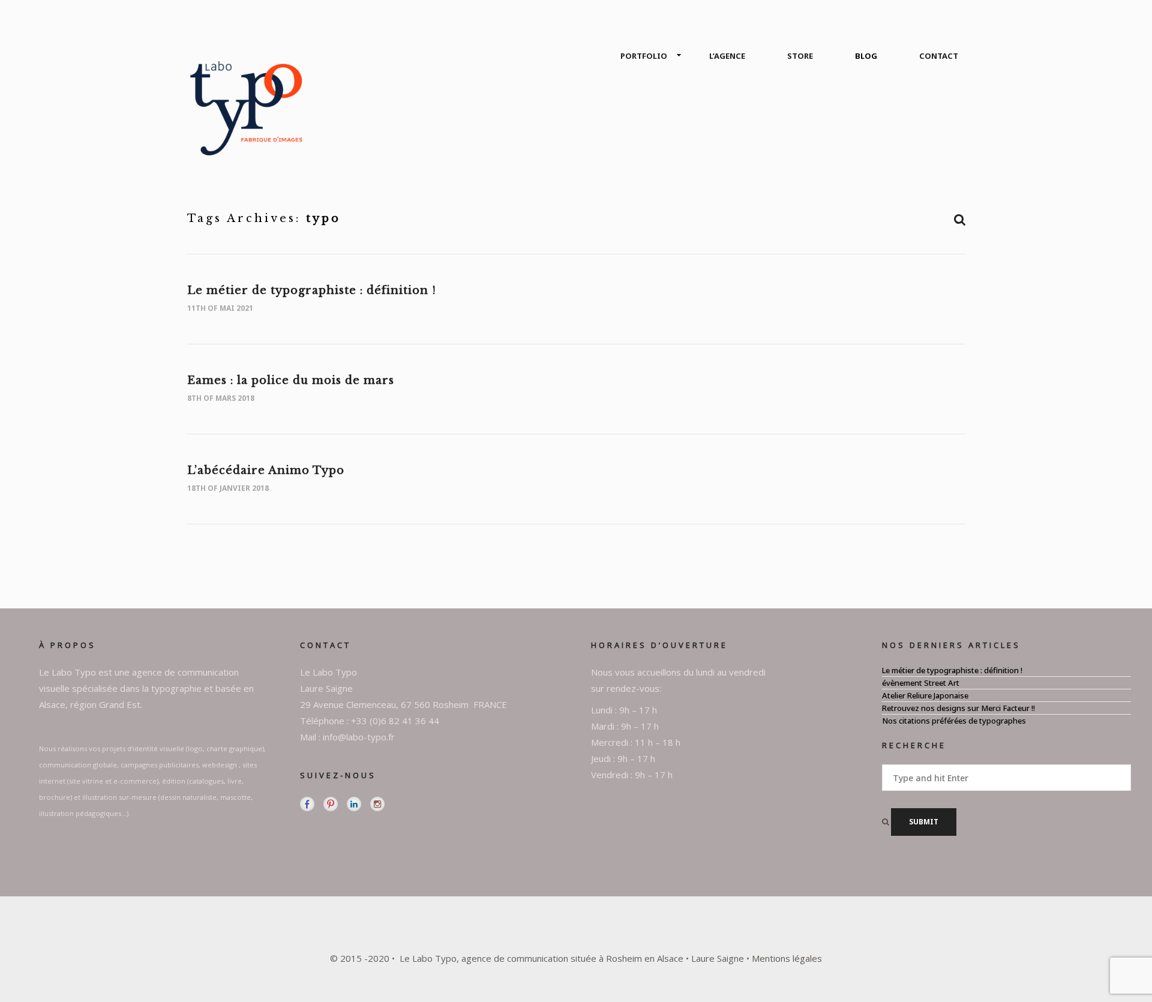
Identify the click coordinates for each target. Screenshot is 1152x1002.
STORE (800, 55)
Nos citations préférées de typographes (954, 720)
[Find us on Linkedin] (354, 804)
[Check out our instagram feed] (377, 804)
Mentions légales (787, 958)
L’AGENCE (727, 55)
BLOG (866, 55)
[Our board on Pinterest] (330, 804)
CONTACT (938, 55)
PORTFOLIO (643, 55)
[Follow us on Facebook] (307, 804)
